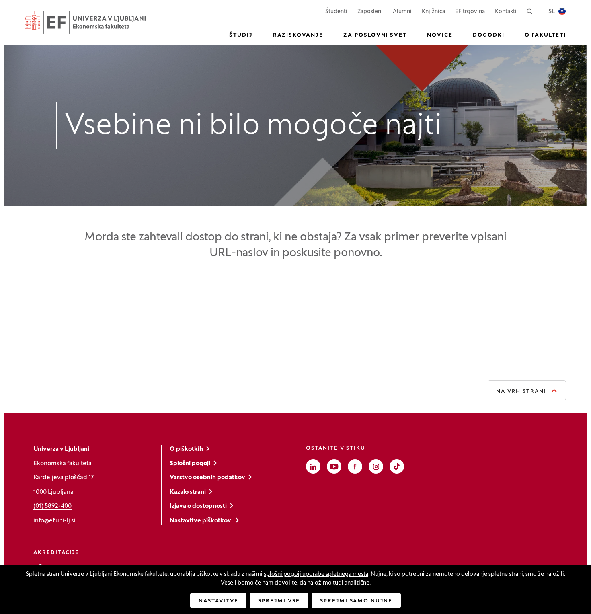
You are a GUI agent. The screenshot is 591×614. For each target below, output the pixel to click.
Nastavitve (218, 601)
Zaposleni (370, 11)
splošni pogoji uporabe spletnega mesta (316, 574)
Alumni (402, 11)
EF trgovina (470, 11)
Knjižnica (433, 11)
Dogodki (489, 35)
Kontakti (506, 11)
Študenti (336, 11)
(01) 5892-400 (52, 506)
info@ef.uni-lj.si (54, 521)
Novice (440, 35)
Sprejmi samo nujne (356, 601)
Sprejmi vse (279, 601)
